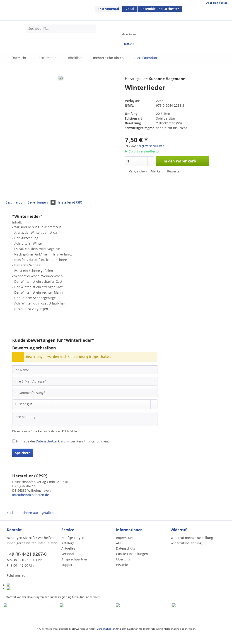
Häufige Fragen (72, 537)
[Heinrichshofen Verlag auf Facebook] (33, 584)
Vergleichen (137, 171)
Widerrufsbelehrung (186, 543)
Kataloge (68, 543)
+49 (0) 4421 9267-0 (27, 554)
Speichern (22, 453)
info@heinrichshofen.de (30, 495)
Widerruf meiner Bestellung (192, 537)
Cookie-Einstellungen (132, 554)
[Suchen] (91, 28)
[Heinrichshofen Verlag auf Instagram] (33, 588)
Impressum (124, 537)
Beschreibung (16, 202)
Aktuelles (68, 548)
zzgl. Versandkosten (151, 146)
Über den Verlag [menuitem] (216, 2)
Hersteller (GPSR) (69, 202)
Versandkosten (106, 629)
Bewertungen (40, 202)
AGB (119, 543)
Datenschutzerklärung (53, 441)
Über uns (123, 559)
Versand (67, 554)
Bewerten (173, 171)
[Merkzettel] (107, 35)
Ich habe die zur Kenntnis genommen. (62, 441)
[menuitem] (108, 9)
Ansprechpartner (74, 559)
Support (67, 564)
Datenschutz (125, 548)
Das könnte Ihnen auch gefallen (29, 513)
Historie (122, 564)
